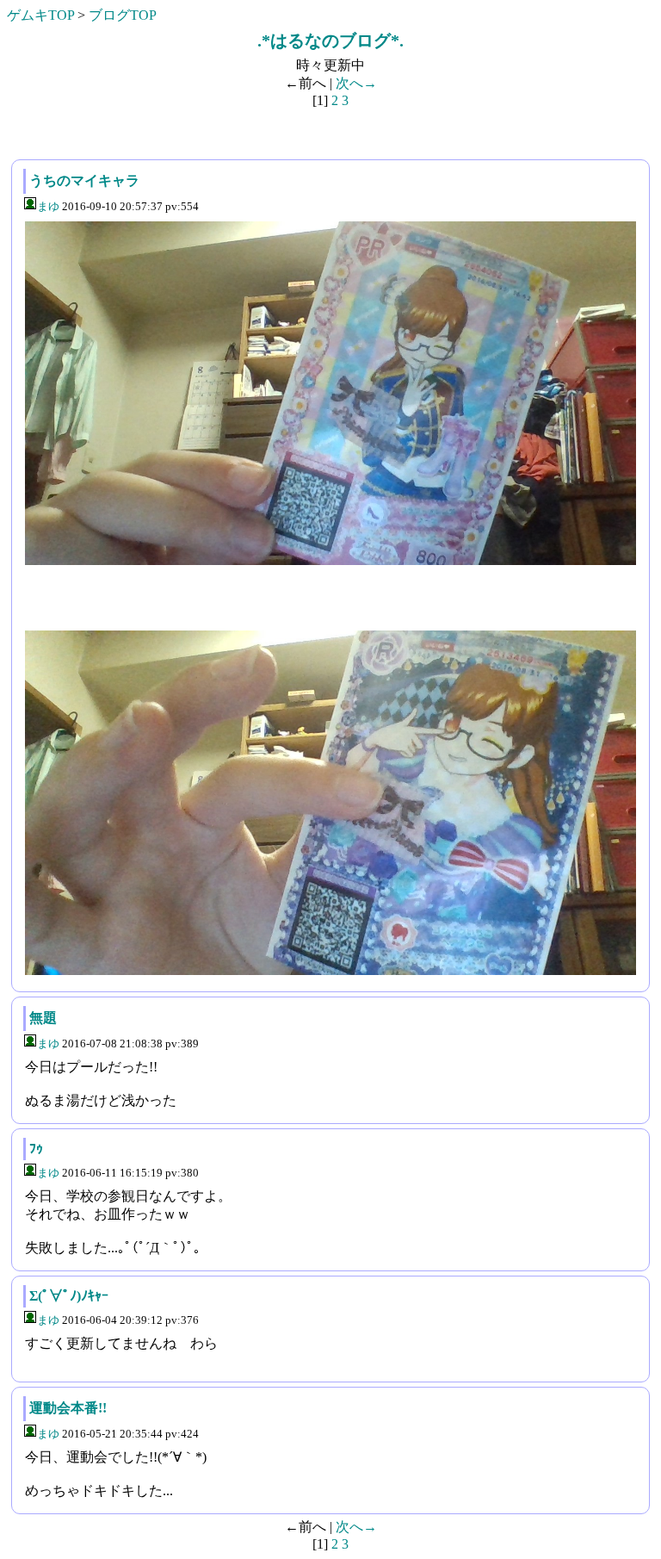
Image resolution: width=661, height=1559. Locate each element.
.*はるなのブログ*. (330, 40)
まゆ (48, 206)
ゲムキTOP (40, 15)
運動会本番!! (68, 1408)
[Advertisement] (137, 130)
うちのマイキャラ (84, 180)
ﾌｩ (36, 1148)
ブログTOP (123, 15)
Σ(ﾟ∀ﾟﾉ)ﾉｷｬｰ (68, 1296)
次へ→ (356, 83)
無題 (43, 1017)
